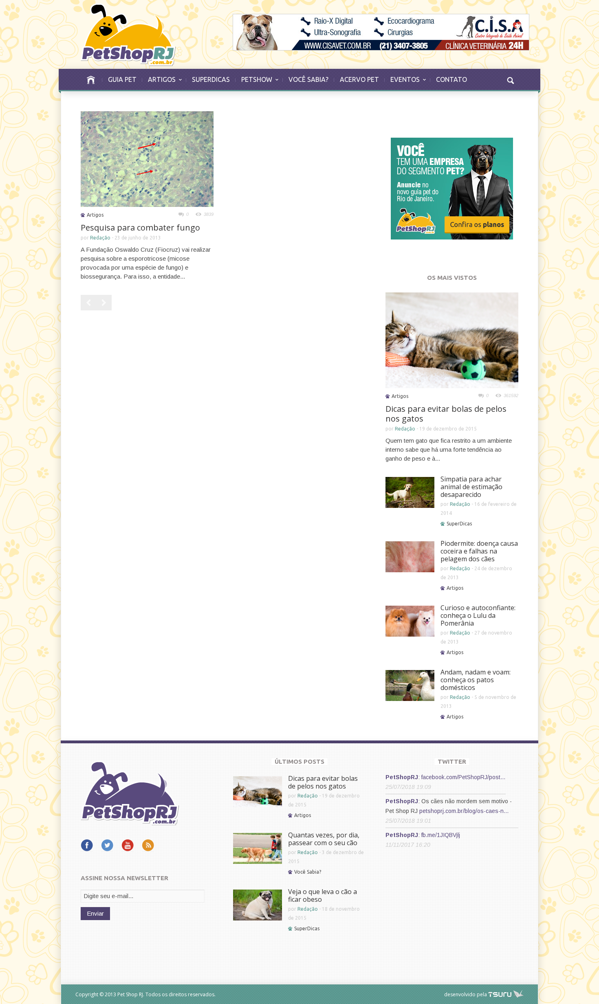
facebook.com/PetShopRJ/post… (463, 777)
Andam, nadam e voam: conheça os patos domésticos (475, 680)
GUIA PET (122, 79)
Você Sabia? (307, 871)
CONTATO (451, 79)
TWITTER (452, 761)
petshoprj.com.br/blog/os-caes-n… (464, 811)
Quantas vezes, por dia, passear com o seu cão (323, 838)
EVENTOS (402, 83)
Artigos (95, 214)
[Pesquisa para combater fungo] (147, 158)
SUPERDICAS (211, 79)
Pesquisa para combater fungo (140, 227)
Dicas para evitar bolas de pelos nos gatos (446, 413)
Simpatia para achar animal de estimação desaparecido (471, 487)
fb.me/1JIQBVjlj (440, 835)
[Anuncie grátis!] (452, 188)
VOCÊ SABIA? (308, 79)
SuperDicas (459, 523)
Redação (100, 237)
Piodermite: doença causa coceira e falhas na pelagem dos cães (479, 551)
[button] (510, 79)
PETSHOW (254, 83)
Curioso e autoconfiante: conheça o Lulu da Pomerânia (477, 615)
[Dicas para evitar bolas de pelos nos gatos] (451, 339)
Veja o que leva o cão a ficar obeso (322, 895)
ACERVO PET (359, 79)
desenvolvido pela (465, 994)
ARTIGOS (159, 83)
